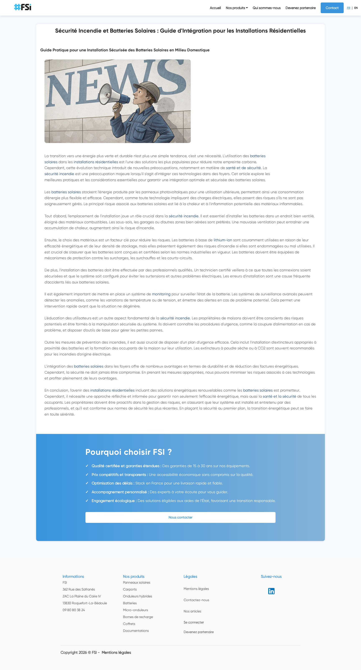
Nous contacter (180, 517)
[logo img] (23, 8)
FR (348, 7)
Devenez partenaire (301, 8)
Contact (332, 8)
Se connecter (194, 622)
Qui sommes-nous (267, 8)
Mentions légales (116, 652)
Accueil (215, 8)
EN (356, 7)
